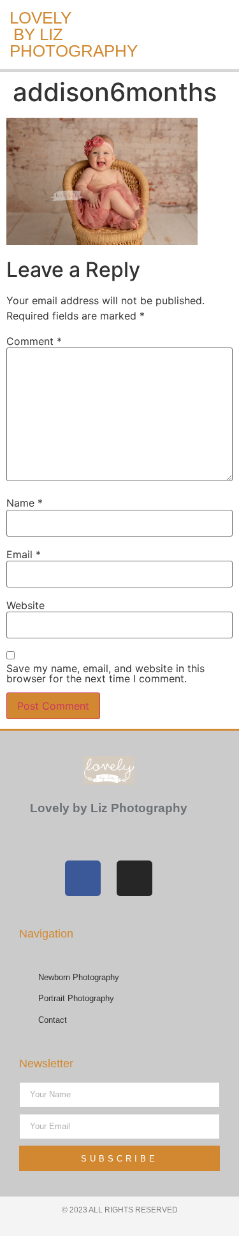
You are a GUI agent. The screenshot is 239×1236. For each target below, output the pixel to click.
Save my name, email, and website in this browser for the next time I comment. (105, 673)
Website (25, 605)
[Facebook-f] (83, 878)
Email (23, 554)
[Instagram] (134, 878)
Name (24, 503)
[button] (104, 34)
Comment (34, 341)
